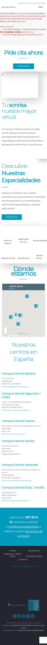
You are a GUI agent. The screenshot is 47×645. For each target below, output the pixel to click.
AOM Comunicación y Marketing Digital (31, 630)
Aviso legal (13, 625)
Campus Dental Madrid (18, 374)
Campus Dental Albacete (20, 465)
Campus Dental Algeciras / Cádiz (21, 395)
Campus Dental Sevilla (18, 441)
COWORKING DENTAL (34, 556)
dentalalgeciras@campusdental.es (15, 410)
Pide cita (11, 217)
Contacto (23, 559)
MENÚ (41, 7)
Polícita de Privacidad (25, 625)
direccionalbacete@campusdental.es (16, 481)
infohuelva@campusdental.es (13, 434)
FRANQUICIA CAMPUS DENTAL (12, 555)
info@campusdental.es (25, 3)
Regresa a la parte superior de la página (24, 566)
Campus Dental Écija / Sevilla (23, 488)
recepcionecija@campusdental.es (15, 500)
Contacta (23, 66)
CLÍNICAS (13, 551)
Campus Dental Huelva (18, 421)
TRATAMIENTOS (34, 551)
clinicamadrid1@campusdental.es (15, 387)
